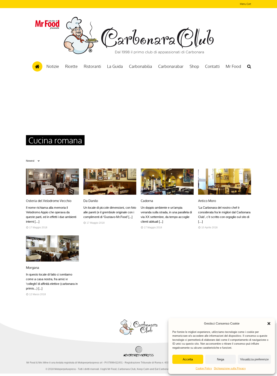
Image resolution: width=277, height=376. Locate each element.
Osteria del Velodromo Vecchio (48, 201)
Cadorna (147, 201)
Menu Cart (245, 3)
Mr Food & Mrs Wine (37, 362)
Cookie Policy (204, 368)
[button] (269, 324)
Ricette (71, 66)
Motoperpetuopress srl (90, 362)
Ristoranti (92, 66)
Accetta (188, 359)
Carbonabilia (140, 66)
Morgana (32, 268)
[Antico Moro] (224, 193)
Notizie (52, 66)
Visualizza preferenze (254, 359)
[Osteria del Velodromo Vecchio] (52, 193)
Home (37, 66)
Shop (194, 66)
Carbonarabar (171, 66)
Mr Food (233, 66)
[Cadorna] (167, 193)
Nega (220, 359)
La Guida (115, 66)
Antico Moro (207, 201)
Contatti (212, 66)
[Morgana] (52, 260)
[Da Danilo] (109, 193)
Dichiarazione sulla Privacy (230, 368)
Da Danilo (90, 201)
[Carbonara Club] (138, 53)
